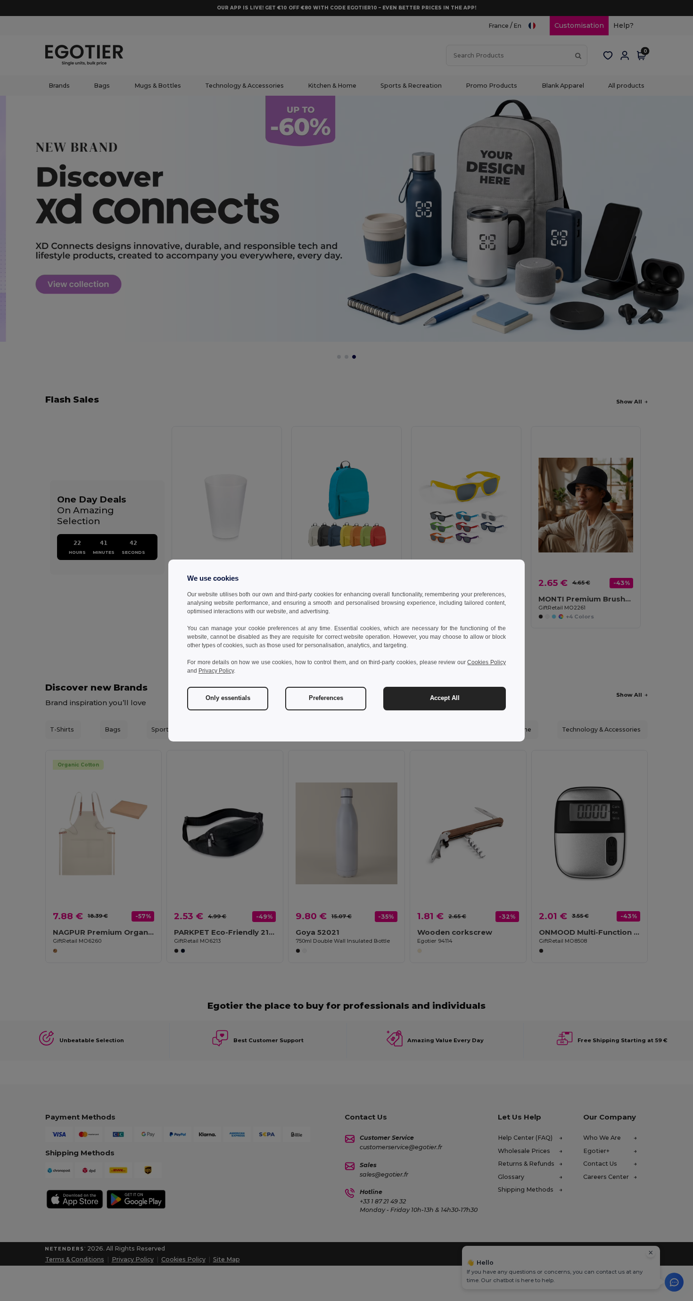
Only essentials (228, 698)
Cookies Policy (486, 662)
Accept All (445, 698)
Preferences (326, 698)
